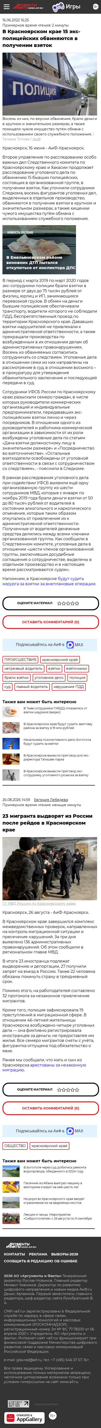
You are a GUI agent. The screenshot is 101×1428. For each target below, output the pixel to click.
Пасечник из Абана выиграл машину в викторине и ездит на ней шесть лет (53, 1185)
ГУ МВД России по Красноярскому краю (39, 903)
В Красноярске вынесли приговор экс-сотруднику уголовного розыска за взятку (56, 773)
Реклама (38, 1254)
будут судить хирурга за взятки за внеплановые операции (48, 581)
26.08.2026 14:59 (16, 800)
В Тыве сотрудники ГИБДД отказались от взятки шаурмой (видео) (55, 710)
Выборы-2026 (64, 1254)
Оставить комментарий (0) (50, 622)
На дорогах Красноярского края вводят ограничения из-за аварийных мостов (54, 1201)
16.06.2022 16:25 (15, 20)
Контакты (14, 1254)
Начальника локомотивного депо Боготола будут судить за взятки (57, 741)
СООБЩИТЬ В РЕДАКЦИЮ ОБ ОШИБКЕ (40, 1261)
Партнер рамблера (46, 1404)
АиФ (37, 139)
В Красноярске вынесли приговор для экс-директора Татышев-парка (57, 757)
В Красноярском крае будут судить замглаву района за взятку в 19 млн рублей (58, 726)
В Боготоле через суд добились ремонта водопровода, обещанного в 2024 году (55, 1169)
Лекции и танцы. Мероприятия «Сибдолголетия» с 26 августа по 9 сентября (58, 1216)
